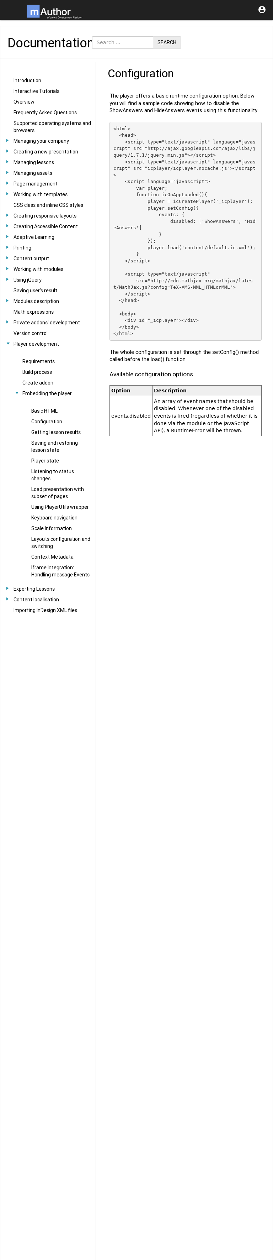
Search (166, 42)
